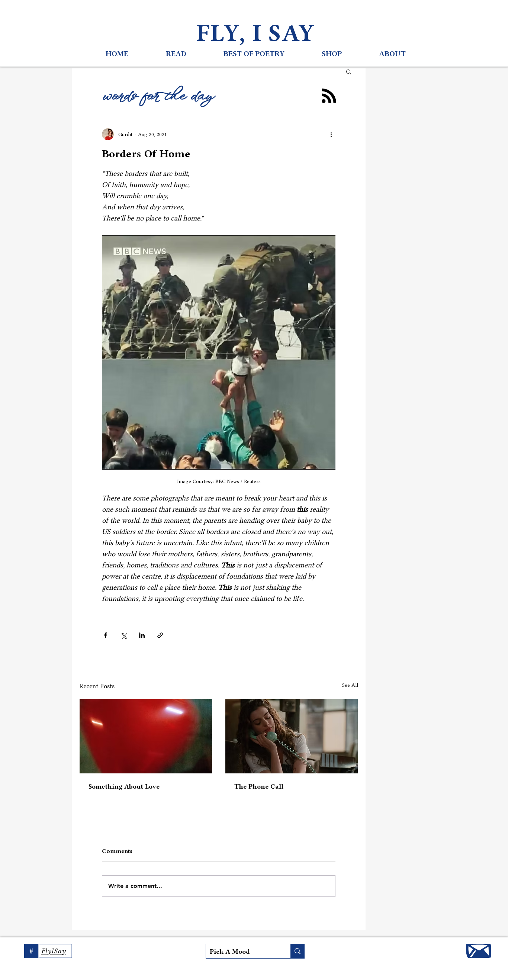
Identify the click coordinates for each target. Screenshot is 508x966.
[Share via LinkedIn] (141, 635)
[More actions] (331, 134)
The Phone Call (258, 786)
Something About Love (124, 786)
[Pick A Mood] (297, 951)
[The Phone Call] (291, 736)
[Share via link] (160, 635)
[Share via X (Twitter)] (123, 635)
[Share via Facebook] (105, 635)
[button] (348, 71)
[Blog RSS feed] (329, 96)
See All (350, 685)
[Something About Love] (146, 736)
